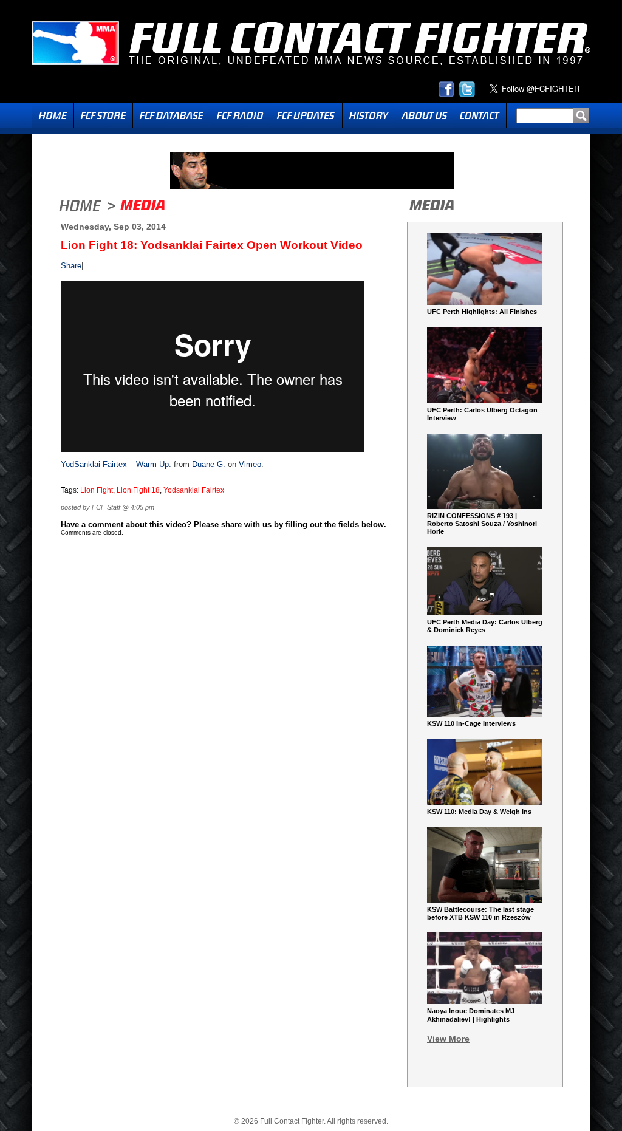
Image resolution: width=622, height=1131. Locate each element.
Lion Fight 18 (138, 490)
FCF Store (103, 115)
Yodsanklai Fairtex (193, 490)
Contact (479, 115)
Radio (240, 115)
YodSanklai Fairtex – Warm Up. (116, 464)
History (369, 115)
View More (448, 1039)
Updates (306, 115)
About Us (424, 115)
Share (71, 265)
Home (52, 115)
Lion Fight (96, 490)
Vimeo (250, 464)
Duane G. (208, 464)
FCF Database (171, 115)
